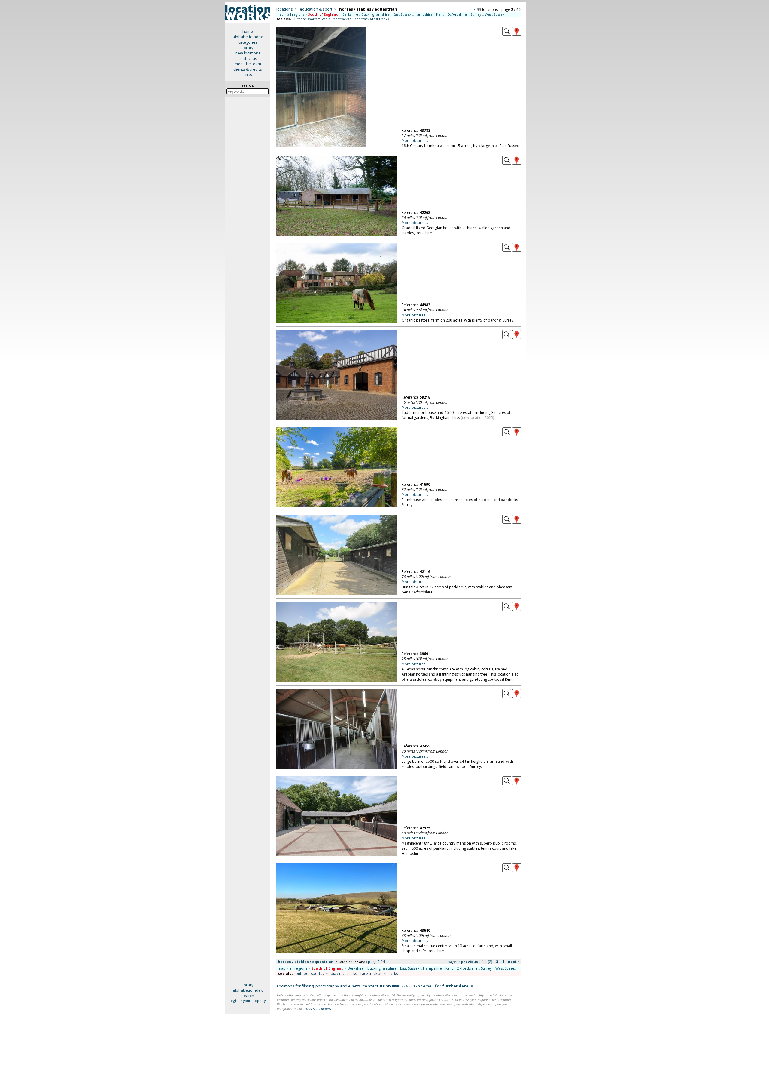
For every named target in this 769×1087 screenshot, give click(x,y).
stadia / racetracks (341, 973)
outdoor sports (309, 973)
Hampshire (424, 14)
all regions (295, 14)
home (247, 31)
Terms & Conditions (317, 1008)
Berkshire (350, 14)
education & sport (316, 9)
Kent (440, 14)
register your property (247, 1000)
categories (247, 42)
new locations (247, 53)
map (280, 14)
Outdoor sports (305, 19)
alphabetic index (248, 36)
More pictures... (415, 140)
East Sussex (402, 14)
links (248, 74)
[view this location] (506, 34)
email (428, 986)
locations (284, 9)
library (248, 47)
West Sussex (494, 14)
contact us (248, 58)
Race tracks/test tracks (371, 19)
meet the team (248, 63)
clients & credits (247, 69)
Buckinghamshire (376, 14)
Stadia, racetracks (335, 19)
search (248, 995)
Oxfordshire (457, 14)
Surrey (475, 14)
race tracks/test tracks (379, 973)
